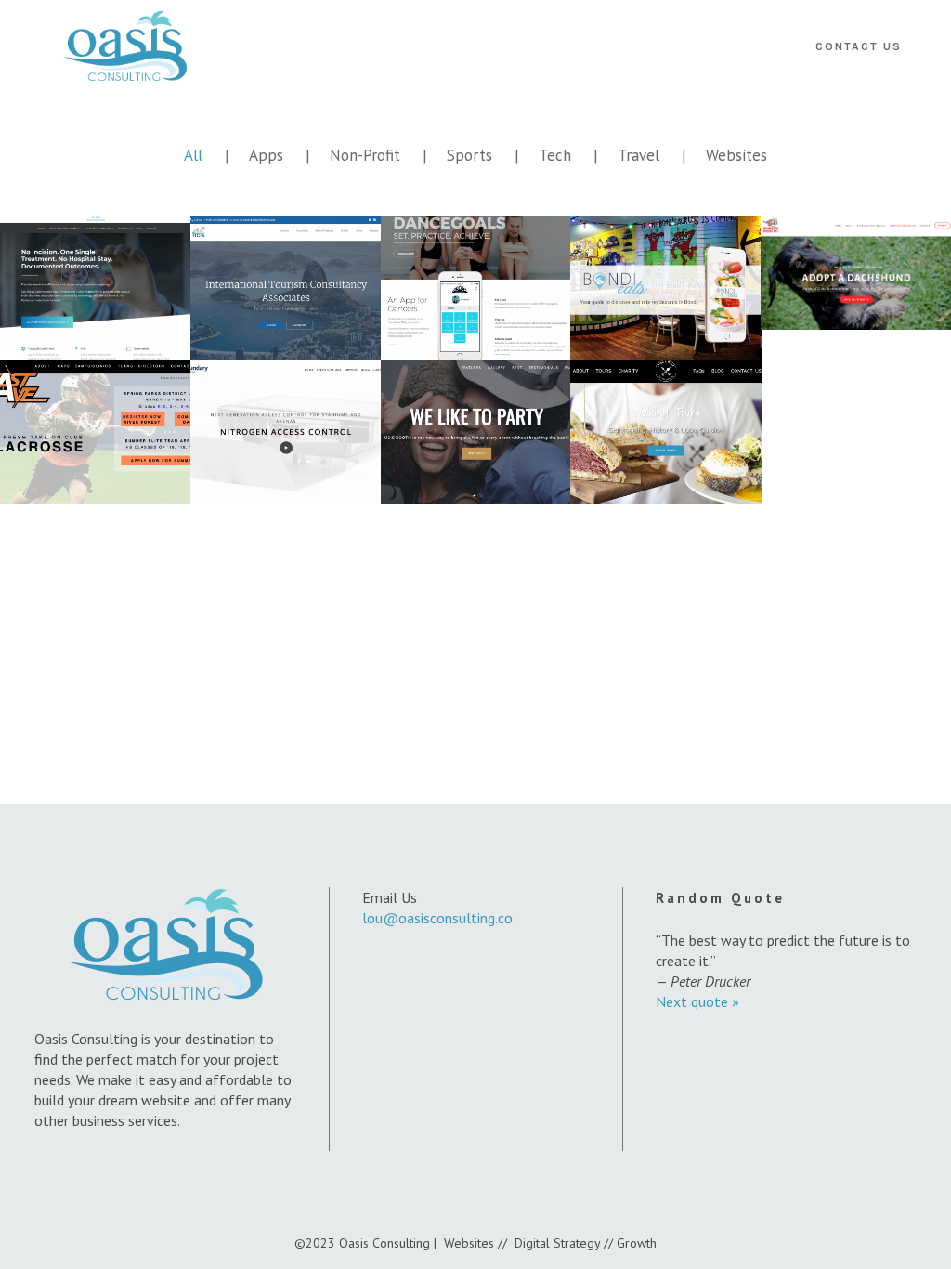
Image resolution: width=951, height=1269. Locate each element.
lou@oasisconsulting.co (437, 918)
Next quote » (697, 1001)
